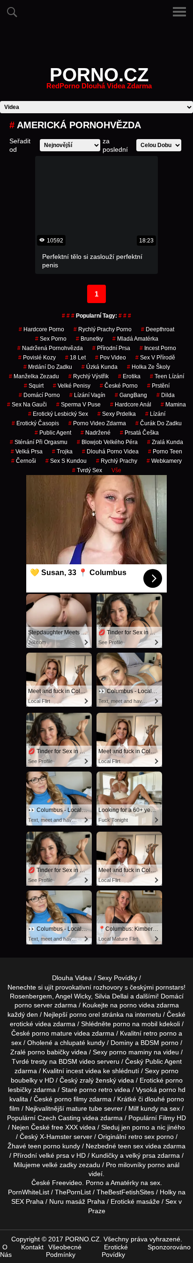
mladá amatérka (135, 338)
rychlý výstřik (88, 376)
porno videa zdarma (149, 1005)
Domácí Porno (39, 395)
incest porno (158, 348)
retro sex (141, 1136)
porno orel (84, 1014)
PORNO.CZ (99, 80)
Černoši (23, 461)
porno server (33, 1005)
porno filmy (70, 1099)
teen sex (130, 1146)
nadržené (96, 432)
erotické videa (30, 1024)
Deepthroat (157, 329)
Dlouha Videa (72, 978)
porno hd (172, 1089)
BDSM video (77, 1061)
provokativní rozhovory (89, 987)
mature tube (84, 1108)
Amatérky (125, 1182)
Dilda (165, 395)
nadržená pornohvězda (50, 348)
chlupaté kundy (82, 1042)
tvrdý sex (87, 470)
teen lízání (167, 376)
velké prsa (54, 1155)
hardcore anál (130, 404)
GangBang (131, 395)
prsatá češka (139, 432)
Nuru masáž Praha (77, 1201)
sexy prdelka (116, 414)
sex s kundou (66, 461)
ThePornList (73, 1192)
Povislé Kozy (37, 357)
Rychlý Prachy (116, 461)
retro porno (160, 1033)
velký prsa (141, 1155)
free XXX (65, 1127)
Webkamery (164, 461)
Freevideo (67, 1182)
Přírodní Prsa (111, 348)
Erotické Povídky (115, 1250)
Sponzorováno (169, 1247)
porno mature (52, 1033)
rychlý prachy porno (103, 329)
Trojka (62, 451)
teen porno (44, 1146)
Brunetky (89, 338)
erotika (129, 376)
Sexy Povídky (117, 978)
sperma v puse (78, 404)
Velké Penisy (71, 385)
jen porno (135, 1127)
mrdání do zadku (47, 367)
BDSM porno (159, 1042)
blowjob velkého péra (107, 442)
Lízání (155, 414)
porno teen (165, 451)
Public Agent (53, 432)
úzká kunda (100, 367)
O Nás (6, 1250)
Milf (133, 1108)
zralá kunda (165, 442)
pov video (110, 357)
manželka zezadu (34, 376)
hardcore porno (41, 329)
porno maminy (130, 1052)
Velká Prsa (27, 451)
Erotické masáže (135, 1201)
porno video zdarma (97, 423)
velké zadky (59, 1165)
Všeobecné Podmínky (64, 1250)
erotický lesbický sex (58, 414)
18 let (75, 357)
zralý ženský (98, 1080)
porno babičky (48, 1052)
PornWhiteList (28, 1192)
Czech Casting (59, 1118)
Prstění (158, 385)
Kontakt (32, 1247)
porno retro (95, 1089)
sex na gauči (27, 404)
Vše (116, 470)
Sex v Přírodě (155, 357)
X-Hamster (56, 1136)
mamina (173, 404)
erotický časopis (35, 423)
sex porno (51, 338)
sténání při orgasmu (38, 442)
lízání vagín (87, 395)
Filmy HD (172, 1118)
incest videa (83, 1071)
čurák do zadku (158, 423)
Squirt (34, 385)
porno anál (163, 1165)
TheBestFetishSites (125, 1192)
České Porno (119, 385)
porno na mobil (135, 1024)
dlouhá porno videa (110, 451)
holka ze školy (148, 367)
